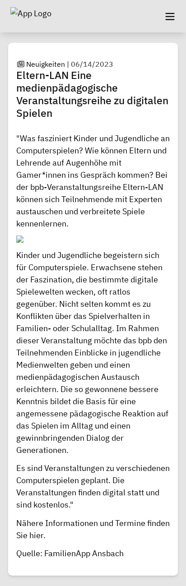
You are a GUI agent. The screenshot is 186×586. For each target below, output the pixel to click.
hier (36, 535)
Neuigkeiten (45, 64)
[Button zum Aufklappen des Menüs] (169, 16)
